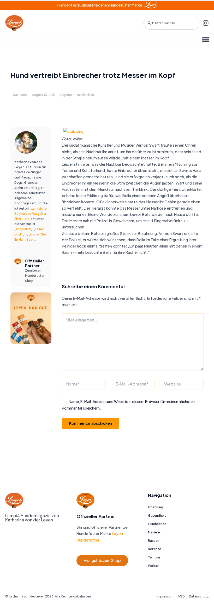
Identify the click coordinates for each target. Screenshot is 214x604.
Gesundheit (157, 515)
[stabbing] (73, 130)
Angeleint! (23, 229)
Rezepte (154, 549)
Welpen (153, 566)
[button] (205, 39)
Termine (154, 557)
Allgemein (67, 95)
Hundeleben (85, 95)
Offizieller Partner (34, 263)
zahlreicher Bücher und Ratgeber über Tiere (30, 213)
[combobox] (171, 23)
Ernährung (155, 507)
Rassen (153, 541)
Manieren (155, 532)
